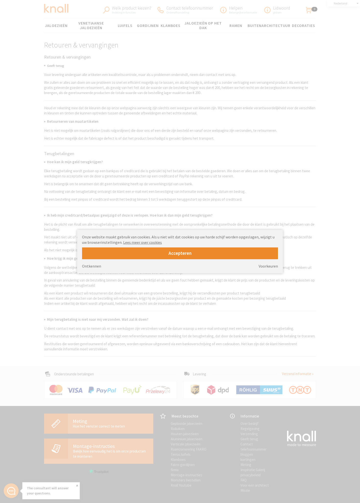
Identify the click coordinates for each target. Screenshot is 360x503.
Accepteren (180, 253)
